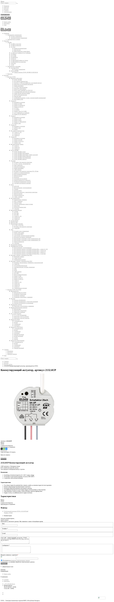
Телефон (5, 528)
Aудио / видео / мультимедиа (22, 163)
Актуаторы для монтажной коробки (24, 235)
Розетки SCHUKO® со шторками (23, 303)
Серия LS (13, 101)
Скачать (6, 10)
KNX (12, 184)
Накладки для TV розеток (21, 316)
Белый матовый (18, 336)
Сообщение (6, 545)
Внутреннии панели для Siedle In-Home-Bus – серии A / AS (31, 249)
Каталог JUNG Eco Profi (14, 289)
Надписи (16, 177)
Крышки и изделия (19, 102)
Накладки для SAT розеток (21, 318)
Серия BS (17, 228)
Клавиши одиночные (20, 294)
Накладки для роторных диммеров (24, 306)
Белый (16, 322)
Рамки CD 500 (18, 140)
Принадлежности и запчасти (22, 180)
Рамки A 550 (17, 119)
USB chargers (17, 169)
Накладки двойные (19, 312)
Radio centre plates (19, 232)
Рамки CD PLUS (19, 141)
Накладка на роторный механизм (23, 84)
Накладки (17, 205)
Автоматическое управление (19, 38)
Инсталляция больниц (20, 174)
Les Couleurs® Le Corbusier (21, 113)
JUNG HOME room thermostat (22, 157)
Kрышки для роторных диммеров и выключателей (28, 262)
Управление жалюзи (20, 259)
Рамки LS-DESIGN (19, 105)
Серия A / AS (17, 132)
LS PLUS (13, 59)
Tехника (13, 160)
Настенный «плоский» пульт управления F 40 (27, 238)
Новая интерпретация (20, 48)
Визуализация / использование (23, 187)
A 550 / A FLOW (18, 225)
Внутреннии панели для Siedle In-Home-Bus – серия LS (29, 252)
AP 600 (16, 211)
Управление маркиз (16, 244)
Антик (16, 337)
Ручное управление (16, 36)
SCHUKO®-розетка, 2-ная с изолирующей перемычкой (30, 98)
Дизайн (9, 42)
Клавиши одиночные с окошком (23, 297)
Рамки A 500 (17, 276)
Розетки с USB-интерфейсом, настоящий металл (28, 83)
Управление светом (16, 304)
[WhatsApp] (4, 449)
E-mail (4, 533)
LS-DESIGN (14, 57)
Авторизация (8, 12)
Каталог (6, 9)
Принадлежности (19, 195)
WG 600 (16, 213)
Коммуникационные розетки (19, 307)
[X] (2, 449)
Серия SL (16, 264)
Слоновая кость (18, 321)
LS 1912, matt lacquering (20, 87)
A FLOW (13, 63)
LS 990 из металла (16, 45)
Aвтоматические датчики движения (24, 267)
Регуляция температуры (21, 81)
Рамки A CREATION (20, 122)
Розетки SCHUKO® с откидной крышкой (26, 301)
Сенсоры (16, 208)
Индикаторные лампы (17, 144)
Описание (3, 457)
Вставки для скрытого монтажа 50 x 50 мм (26, 171)
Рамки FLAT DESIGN (20, 114)
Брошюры (10, 351)
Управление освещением (14, 35)
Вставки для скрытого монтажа (23, 162)
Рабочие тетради (12, 354)
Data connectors (18, 165)
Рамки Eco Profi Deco (17, 327)
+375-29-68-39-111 (6, 16)
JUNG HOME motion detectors (22, 156)
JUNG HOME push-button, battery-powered (26, 154)
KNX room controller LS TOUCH (23, 90)
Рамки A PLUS (18, 277)
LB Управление (15, 198)
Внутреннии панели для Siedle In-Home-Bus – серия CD (30, 250)
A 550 (12, 65)
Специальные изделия (20, 288)
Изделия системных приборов (22, 237)
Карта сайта (7, 22)
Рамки (16, 129)
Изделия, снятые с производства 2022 (21, 261)
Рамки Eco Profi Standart (17, 340)
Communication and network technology (25, 92)
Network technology (19, 166)
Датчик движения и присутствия (23, 204)
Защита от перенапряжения (22, 172)
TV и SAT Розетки (16, 313)
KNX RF (16, 186)
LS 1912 (13, 47)
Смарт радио (17, 258)
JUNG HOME (15, 71)
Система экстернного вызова (22, 183)
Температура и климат (13, 39)
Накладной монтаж (16, 210)
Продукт (6, 7)
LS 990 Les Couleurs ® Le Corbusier (21, 53)
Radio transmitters (19, 86)
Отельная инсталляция (20, 178)
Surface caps (17, 123)
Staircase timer (18, 202)
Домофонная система (17, 246)
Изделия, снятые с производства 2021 (21, 255)
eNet (12, 229)
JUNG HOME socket (20, 151)
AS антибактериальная (20, 265)
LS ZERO (13, 54)
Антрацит (17, 325)
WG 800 (16, 214)
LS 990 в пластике (16, 44)
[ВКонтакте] (6, 449)
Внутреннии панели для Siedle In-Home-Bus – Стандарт (30, 253)
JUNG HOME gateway (20, 159)
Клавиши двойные (19, 295)
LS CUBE (13, 56)
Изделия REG (18, 190)
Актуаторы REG (18, 234)
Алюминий (17, 324)
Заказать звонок (5, 14)
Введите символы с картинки (9, 555)
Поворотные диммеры (20, 199)
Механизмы (17, 309)
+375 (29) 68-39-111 (9, 584)
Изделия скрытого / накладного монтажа (25, 192)
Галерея (6, 579)
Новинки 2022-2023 (16, 78)
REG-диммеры (18, 201)
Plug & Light (17, 96)
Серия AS (13, 125)
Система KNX (15, 68)
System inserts (14, 220)
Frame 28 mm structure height (22, 93)
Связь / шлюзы (18, 196)
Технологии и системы (13, 66)
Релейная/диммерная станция (22, 181)
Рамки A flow (18, 120)
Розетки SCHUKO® (20, 300)
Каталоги (10, 352)
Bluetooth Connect (19, 256)
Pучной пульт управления (21, 231)
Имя (3, 523)
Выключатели (15, 291)
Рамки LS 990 (18, 104)
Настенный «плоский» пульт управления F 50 (27, 240)
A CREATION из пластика (18, 62)
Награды (9, 74)
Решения (6, 6)
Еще (5, 25)
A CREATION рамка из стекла (19, 60)
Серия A (13, 116)
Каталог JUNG (11, 77)
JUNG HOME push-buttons (21, 153)
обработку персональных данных (20, 560)
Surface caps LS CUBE (20, 111)
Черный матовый (19, 334)
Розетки (13, 298)
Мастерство (17, 50)
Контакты (7, 23)
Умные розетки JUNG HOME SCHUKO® (26, 72)
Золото (16, 339)
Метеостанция (18, 175)
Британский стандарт (17, 223)
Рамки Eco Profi (15, 319)
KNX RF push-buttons (20, 89)
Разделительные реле (20, 207)
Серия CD (17, 134)
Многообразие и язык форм (22, 51)
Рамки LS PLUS (18, 107)
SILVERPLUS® (18, 99)
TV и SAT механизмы (20, 315)
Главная (6, 361)
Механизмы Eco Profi (20, 292)
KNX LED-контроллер (20, 95)
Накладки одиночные (20, 310)
